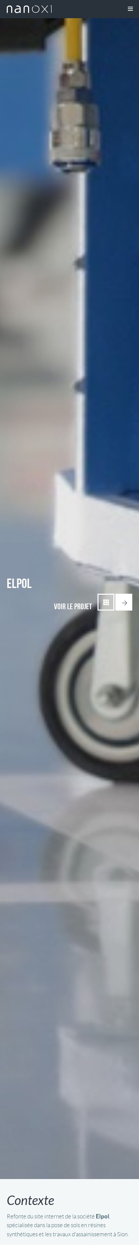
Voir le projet (73, 606)
